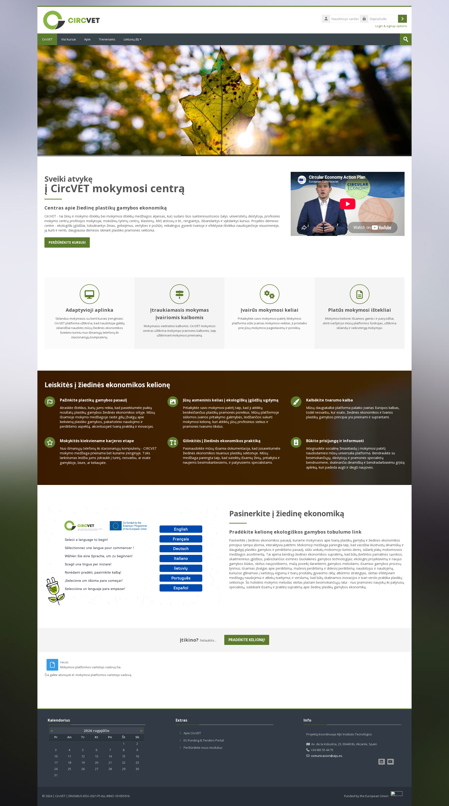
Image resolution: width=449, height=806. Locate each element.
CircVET (47, 39)
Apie (87, 39)
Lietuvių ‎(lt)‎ (131, 39)
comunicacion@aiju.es (326, 756)
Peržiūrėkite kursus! (67, 242)
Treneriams (107, 39)
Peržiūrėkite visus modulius (203, 747)
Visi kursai (68, 39)
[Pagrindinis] (71, 20)
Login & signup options (391, 26)
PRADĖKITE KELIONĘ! (246, 639)
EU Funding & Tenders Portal (204, 740)
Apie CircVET (192, 733)
